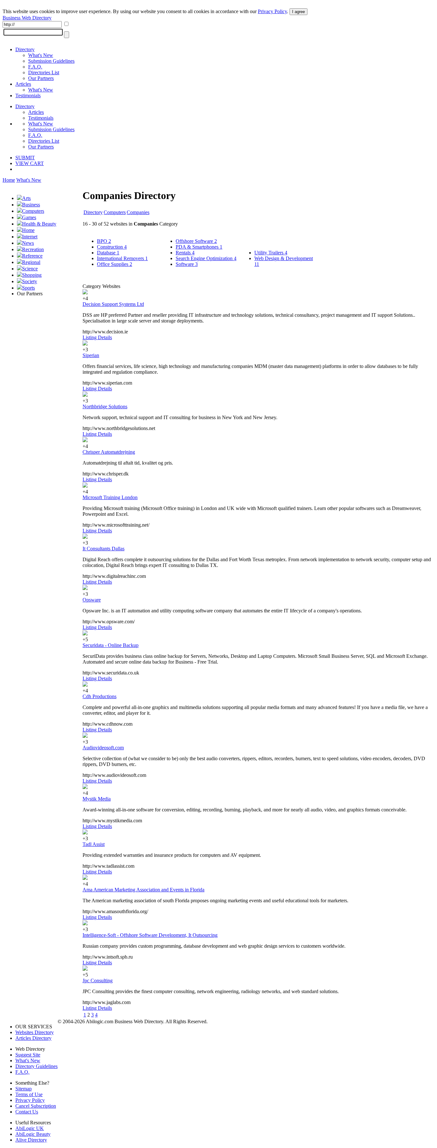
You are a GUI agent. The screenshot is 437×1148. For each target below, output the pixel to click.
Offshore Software (196, 241)
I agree (298, 11)
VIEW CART (29, 163)
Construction (112, 247)
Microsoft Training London (110, 497)
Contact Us (26, 1111)
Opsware (92, 599)
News (28, 243)
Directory (25, 49)
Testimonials (28, 95)
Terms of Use (29, 1094)
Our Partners (41, 78)
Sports (28, 288)
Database (108, 252)
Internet (29, 236)
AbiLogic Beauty (33, 1134)
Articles (23, 84)
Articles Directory (33, 1038)
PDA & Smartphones (199, 247)
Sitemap (23, 1088)
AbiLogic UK (29, 1128)
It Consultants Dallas (103, 548)
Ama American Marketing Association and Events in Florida (143, 889)
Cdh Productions (99, 696)
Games (29, 217)
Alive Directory (31, 1140)
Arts (26, 198)
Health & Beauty (39, 224)
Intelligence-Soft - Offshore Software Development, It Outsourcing (150, 935)
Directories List (43, 72)
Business (31, 204)
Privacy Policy (272, 11)
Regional (31, 262)
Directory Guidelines (36, 1066)
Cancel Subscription (35, 1106)
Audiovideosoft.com (103, 747)
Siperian (91, 355)
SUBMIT (25, 157)
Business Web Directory (27, 17)
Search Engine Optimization (206, 258)
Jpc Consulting (98, 980)
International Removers (122, 258)
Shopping (32, 275)
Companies (138, 212)
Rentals (185, 252)
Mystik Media (97, 798)
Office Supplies (114, 264)
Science (30, 268)
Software (187, 264)
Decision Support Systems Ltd (113, 304)
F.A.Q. (35, 66)
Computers (33, 211)
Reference (32, 256)
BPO (104, 241)
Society (29, 281)
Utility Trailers (270, 252)
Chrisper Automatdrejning (109, 452)
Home (9, 180)
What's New (40, 55)
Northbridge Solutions (105, 406)
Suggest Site (27, 1054)
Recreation (33, 249)
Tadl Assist (94, 844)
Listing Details (97, 337)
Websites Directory (34, 1032)
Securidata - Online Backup (111, 645)
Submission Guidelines (51, 61)
